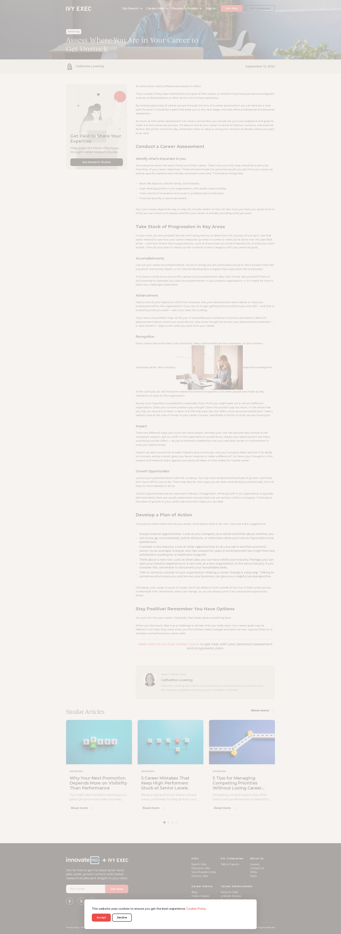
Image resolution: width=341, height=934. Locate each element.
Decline (122, 917)
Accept (101, 917)
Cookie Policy (196, 908)
